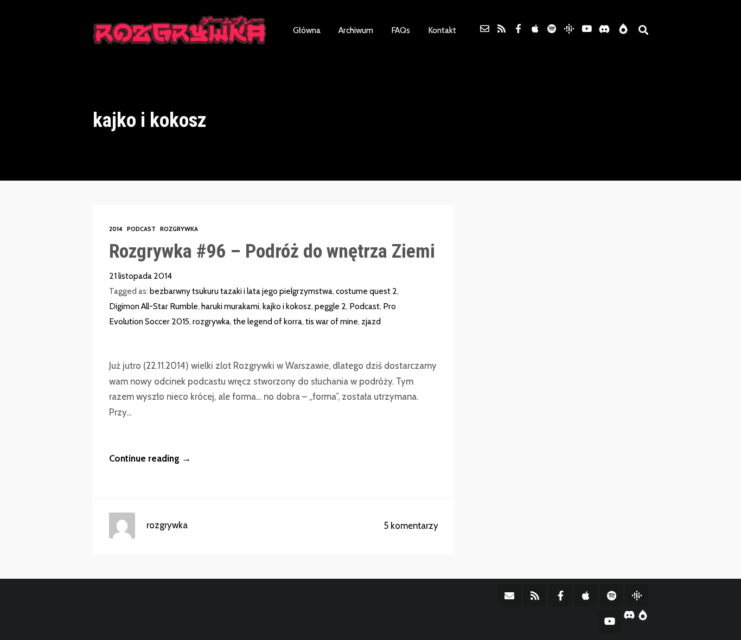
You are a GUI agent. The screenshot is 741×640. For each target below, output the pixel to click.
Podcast (141, 229)
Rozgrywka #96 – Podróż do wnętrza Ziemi (272, 251)
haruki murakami (230, 306)
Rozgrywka (179, 229)
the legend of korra (267, 321)
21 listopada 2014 (140, 276)
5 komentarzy (411, 525)
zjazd (371, 321)
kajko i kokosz (287, 306)
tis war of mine (331, 321)
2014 (116, 229)
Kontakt (442, 30)
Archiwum (355, 30)
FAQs (400, 30)
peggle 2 (330, 306)
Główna (307, 30)
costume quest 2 (366, 291)
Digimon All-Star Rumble (153, 306)
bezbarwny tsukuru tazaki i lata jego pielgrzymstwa (241, 291)
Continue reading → (150, 458)
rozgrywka (211, 321)
